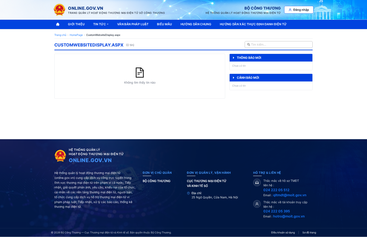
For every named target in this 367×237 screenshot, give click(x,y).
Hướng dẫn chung (196, 24)
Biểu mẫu (164, 24)
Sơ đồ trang (309, 232)
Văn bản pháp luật (132, 24)
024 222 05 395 (276, 211)
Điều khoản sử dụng (283, 232)
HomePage (76, 34)
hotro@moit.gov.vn (289, 216)
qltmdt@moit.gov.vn (289, 195)
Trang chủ (60, 34)
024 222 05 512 (276, 190)
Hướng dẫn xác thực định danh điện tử (253, 24)
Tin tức (99, 24)
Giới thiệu (76, 24)
